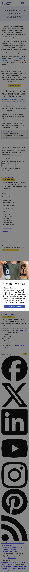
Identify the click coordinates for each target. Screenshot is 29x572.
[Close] (27, 263)
